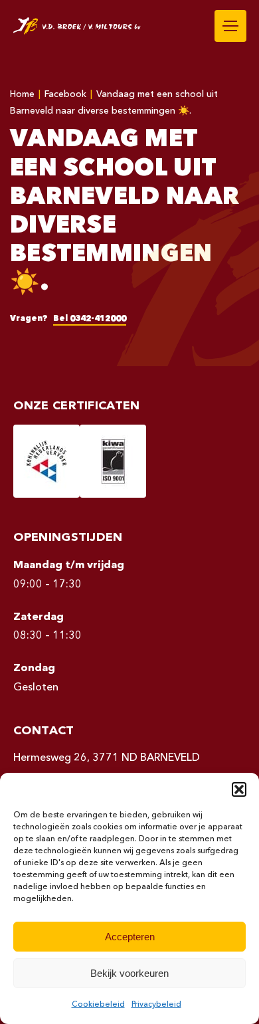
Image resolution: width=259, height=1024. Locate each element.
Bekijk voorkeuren (129, 973)
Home (22, 94)
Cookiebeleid (98, 1005)
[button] (239, 789)
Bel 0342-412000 (89, 319)
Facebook (65, 94)
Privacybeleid (156, 1005)
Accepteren (130, 936)
